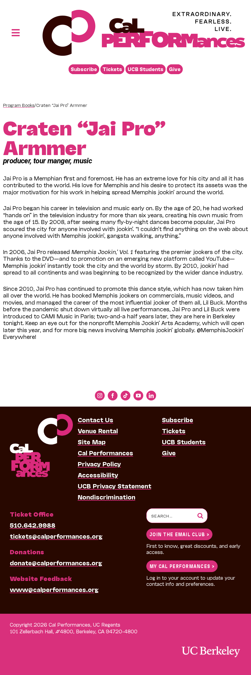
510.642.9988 (32, 525)
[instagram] (100, 395)
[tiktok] (125, 395)
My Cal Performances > (182, 566)
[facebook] (113, 395)
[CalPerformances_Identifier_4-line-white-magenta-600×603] (41, 417)
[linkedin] (151, 395)
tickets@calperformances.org (56, 536)
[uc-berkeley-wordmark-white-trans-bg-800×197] (210, 646)
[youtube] (138, 395)
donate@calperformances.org (56, 562)
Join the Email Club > (179, 534)
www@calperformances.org (54, 589)
